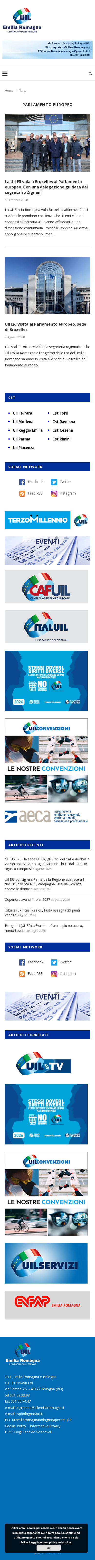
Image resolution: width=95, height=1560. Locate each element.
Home (9, 90)
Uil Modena (23, 421)
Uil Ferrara (22, 413)
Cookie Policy (15, 1426)
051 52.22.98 (20, 1395)
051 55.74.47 (21, 1401)
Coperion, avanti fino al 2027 (27, 899)
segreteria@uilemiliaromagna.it (40, 1407)
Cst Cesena (62, 430)
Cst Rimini (61, 439)
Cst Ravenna (63, 421)
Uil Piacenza (23, 447)
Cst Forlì (60, 413)
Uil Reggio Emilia (28, 430)
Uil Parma (21, 439)
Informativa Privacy (45, 1426)
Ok (49, 1548)
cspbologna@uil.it (29, 1413)
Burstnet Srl (53, 1553)
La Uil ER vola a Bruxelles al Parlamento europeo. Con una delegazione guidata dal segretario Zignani (46, 187)
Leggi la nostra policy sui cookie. (50, 1542)
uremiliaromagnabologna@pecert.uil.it (42, 1419)
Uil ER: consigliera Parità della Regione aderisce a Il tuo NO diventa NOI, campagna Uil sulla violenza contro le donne (45, 884)
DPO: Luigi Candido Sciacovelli (28, 1432)
